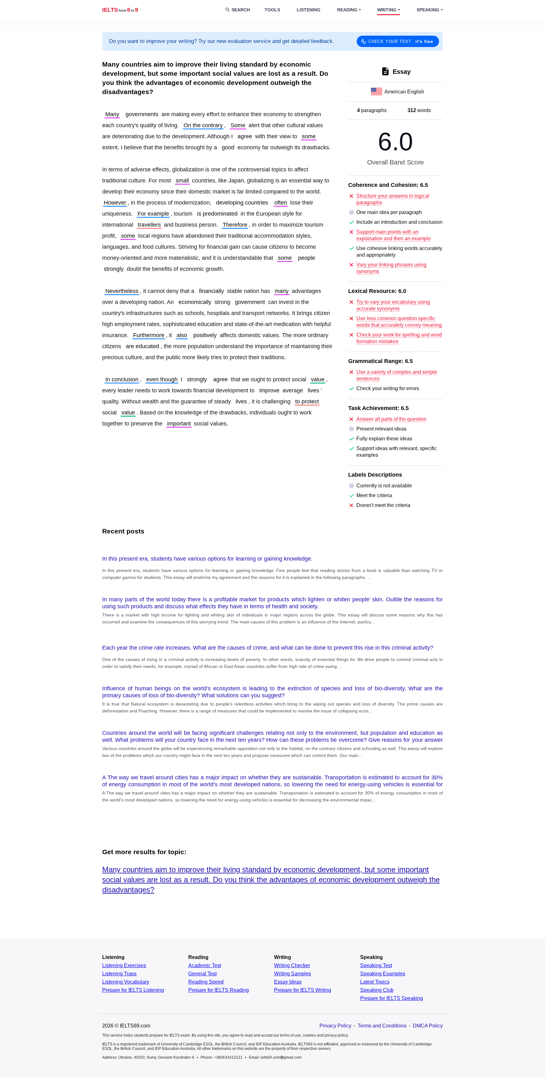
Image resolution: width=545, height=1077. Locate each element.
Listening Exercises (124, 965)
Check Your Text (400, 41)
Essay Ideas (288, 982)
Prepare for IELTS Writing (302, 990)
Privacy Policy (335, 1025)
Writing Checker (292, 965)
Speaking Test (376, 965)
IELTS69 (120, 10)
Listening (308, 9)
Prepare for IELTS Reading (218, 990)
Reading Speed (206, 982)
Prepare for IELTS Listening (133, 990)
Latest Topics (375, 982)
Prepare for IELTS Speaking (391, 998)
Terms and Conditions (382, 1025)
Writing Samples (292, 973)
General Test (202, 973)
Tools (272, 9)
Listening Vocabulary (125, 982)
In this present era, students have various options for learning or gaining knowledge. (207, 559)
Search (240, 9)
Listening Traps (119, 973)
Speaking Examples (382, 973)
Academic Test (204, 965)
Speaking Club (377, 990)
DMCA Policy (428, 1025)
